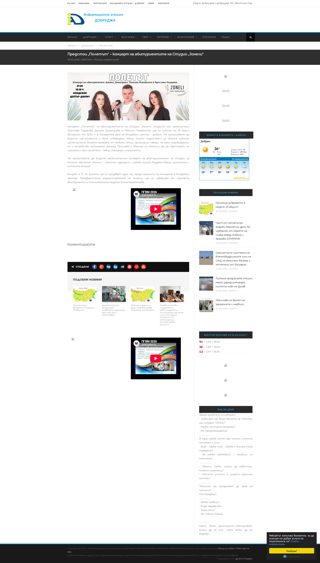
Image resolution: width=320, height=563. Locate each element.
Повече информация (284, 542)
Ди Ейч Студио (244, 558)
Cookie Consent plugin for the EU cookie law (291, 556)
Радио (226, 37)
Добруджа (90, 37)
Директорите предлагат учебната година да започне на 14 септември (113, 310)
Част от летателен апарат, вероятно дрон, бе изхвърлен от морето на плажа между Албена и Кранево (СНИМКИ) (233, 230)
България (128, 37)
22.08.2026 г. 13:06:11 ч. (227, 290)
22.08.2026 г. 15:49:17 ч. (227, 211)
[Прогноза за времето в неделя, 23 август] (85, 293)
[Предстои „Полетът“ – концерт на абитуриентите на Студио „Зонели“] (128, 96)
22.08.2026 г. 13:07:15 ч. (227, 269)
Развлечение (185, 37)
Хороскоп (209, 37)
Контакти (163, 3)
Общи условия (226, 548)
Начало (72, 37)
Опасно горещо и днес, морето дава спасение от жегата (142, 307)
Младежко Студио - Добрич (127, 3)
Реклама (84, 3)
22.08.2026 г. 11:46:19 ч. (227, 308)
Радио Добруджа (203, 3)
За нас (72, 3)
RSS (69, 552)
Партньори (100, 3)
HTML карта (242, 548)
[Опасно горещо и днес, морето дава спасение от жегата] (143, 293)
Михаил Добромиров (106, 59)
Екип (151, 3)
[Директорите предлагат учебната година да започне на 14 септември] (114, 293)
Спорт (109, 37)
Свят (145, 37)
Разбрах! (291, 551)
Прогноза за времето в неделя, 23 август (83, 307)
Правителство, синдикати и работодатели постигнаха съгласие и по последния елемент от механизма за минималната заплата (171, 315)
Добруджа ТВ (224, 3)
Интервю (163, 37)
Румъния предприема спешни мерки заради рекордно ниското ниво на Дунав (234, 282)
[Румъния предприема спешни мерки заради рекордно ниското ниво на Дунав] (206, 284)
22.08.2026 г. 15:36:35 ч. (227, 243)
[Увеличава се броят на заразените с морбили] (206, 305)
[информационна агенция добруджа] (96, 18)
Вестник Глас (243, 3)
